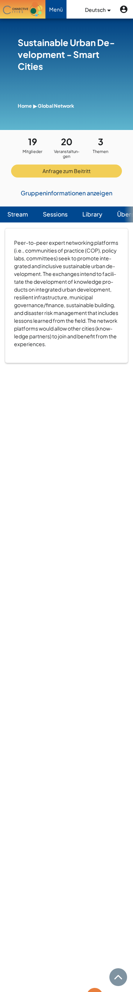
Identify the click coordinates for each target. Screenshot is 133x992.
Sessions (55, 214)
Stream (17, 214)
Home (25, 106)
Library (92, 214)
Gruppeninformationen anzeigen (66, 193)
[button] (124, 9)
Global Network (56, 106)
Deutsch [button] (95, 9)
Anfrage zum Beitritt (66, 170)
